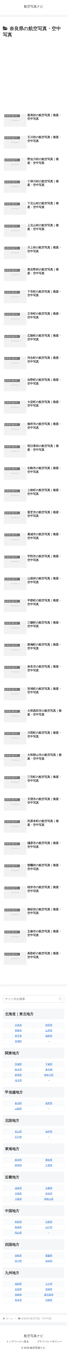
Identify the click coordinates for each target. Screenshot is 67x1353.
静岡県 (18, 1165)
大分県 (48, 1284)
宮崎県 (48, 1289)
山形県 (48, 1030)
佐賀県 (18, 1289)
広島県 (48, 1222)
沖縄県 (48, 1300)
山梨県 (18, 1108)
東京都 (48, 1069)
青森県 (18, 1030)
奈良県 (48, 1193)
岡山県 (18, 1232)
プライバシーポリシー (49, 1341)
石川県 (18, 1137)
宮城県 (18, 1041)
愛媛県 (48, 1255)
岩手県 (18, 1035)
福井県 (48, 1131)
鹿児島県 (48, 1294)
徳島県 (18, 1255)
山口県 (48, 1227)
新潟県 (18, 1103)
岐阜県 (18, 1160)
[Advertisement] (33, 74)
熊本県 (18, 1300)
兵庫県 (48, 1188)
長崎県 (18, 1294)
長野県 (48, 1103)
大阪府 (18, 1199)
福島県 (48, 1035)
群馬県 (18, 1075)
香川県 (18, 1261)
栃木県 (18, 1069)
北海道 (18, 1025)
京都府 (18, 1193)
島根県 (18, 1227)
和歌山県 (48, 1199)
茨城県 (18, 1064)
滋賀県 (18, 1188)
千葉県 (48, 1064)
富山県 (18, 1131)
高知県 (48, 1261)
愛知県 (48, 1160)
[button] (60, 999)
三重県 (48, 1165)
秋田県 (48, 1025)
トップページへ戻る (17, 1341)
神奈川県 (48, 1075)
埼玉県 (18, 1080)
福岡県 (18, 1284)
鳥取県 (18, 1222)
